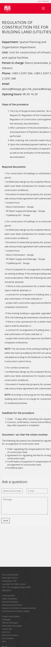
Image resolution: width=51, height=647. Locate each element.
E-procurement (8, 595)
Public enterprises (9, 598)
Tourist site (7, 629)
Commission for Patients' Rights (16, 611)
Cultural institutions (10, 602)
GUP (4, 641)
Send (5, 520)
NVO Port (6, 632)
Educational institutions (12, 605)
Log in (39, 1)
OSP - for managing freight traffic (16, 587)
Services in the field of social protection (19, 608)
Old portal (6, 590)
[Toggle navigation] (43, 8)
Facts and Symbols (10, 574)
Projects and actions (11, 616)
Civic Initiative (8, 638)
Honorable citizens (10, 578)
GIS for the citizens (10, 635)
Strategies (6, 619)
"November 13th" (9, 581)
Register (46, 1)
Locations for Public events (13, 584)
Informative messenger (12, 626)
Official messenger (10, 622)
